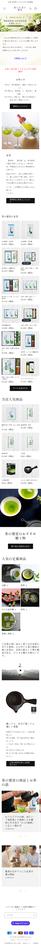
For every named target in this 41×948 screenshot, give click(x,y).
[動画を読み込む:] (20, 670)
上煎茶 (23, 453)
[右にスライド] (25, 836)
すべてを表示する (20, 388)
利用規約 (35, 943)
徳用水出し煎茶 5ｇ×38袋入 (11, 426)
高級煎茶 (4, 453)
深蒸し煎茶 (7, 633)
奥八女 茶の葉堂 (19, 937)
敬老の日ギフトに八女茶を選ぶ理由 (19, 873)
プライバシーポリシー (24, 940)
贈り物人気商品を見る (20, 546)
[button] (4, 8)
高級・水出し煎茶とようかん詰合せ (10, 378)
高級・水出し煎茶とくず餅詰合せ (29, 269)
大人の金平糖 (8, 609)
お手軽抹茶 (5, 480)
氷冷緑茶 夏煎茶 (7, 241)
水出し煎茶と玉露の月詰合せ (10, 349)
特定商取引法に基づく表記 (13, 943)
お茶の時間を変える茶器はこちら (20, 763)
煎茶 (23, 585)
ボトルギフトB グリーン (29, 379)
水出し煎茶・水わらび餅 (29, 325)
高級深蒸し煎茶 (26, 425)
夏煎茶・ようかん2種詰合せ (30, 352)
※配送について (20, 58)
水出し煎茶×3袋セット (28, 297)
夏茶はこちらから (20, 106)
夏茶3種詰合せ (6, 325)
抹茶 (23, 609)
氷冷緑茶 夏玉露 (26, 241)
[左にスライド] (15, 836)
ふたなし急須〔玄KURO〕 (29, 480)
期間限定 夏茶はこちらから (20, 200)
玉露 (4, 585)
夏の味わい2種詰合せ (8, 268)
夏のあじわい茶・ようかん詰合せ (10, 297)
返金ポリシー (27, 943)
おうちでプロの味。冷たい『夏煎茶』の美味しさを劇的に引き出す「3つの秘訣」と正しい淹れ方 (20, 821)
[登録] (33, 915)
